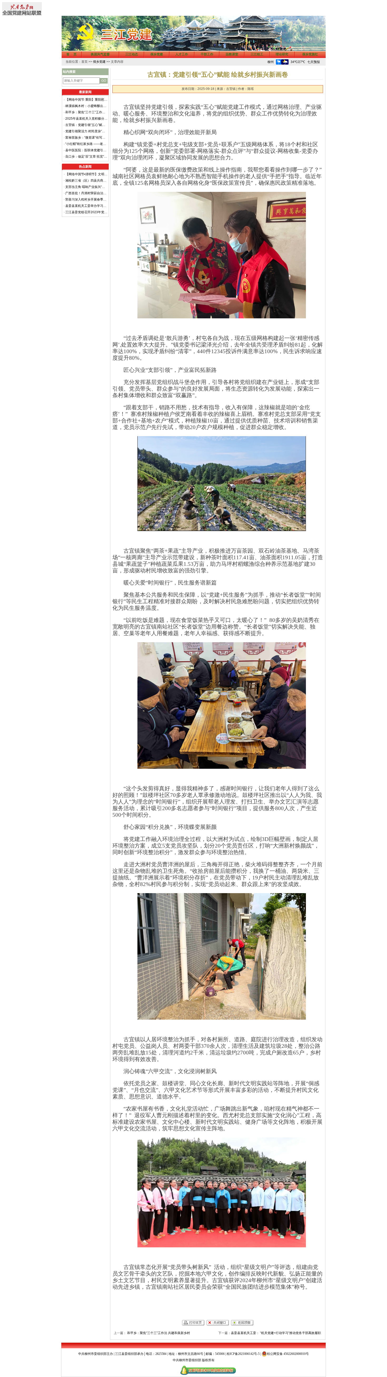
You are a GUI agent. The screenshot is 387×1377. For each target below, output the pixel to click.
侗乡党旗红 (310, 54)
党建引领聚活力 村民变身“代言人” (86, 131)
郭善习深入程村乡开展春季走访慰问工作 (86, 199)
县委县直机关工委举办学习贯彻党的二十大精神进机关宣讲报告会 (86, 206)
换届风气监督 (100, 54)
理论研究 (282, 54)
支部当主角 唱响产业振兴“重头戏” (86, 187)
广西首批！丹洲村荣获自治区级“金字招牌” (86, 193)
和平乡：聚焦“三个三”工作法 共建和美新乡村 (86, 112)
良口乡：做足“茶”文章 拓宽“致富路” (86, 156)
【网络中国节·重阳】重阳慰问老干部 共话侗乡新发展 (86, 99)
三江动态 (131, 54)
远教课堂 (232, 54)
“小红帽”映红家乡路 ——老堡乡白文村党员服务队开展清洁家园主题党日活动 (86, 144)
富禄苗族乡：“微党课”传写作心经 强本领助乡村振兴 (86, 137)
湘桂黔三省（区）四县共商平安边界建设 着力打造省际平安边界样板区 (86, 180)
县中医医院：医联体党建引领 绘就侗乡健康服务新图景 (86, 150)
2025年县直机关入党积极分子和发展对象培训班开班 (86, 118)
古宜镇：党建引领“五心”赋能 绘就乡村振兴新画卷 (86, 125)
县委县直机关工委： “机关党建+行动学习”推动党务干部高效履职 (276, 1333)
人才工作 (181, 54)
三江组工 (257, 54)
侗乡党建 (156, 54)
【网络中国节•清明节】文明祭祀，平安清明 (86, 174)
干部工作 (207, 54)
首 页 (71, 54)
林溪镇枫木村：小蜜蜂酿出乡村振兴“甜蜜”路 (86, 106)
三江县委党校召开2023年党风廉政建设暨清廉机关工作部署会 (86, 212)
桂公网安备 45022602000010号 (288, 1354)
